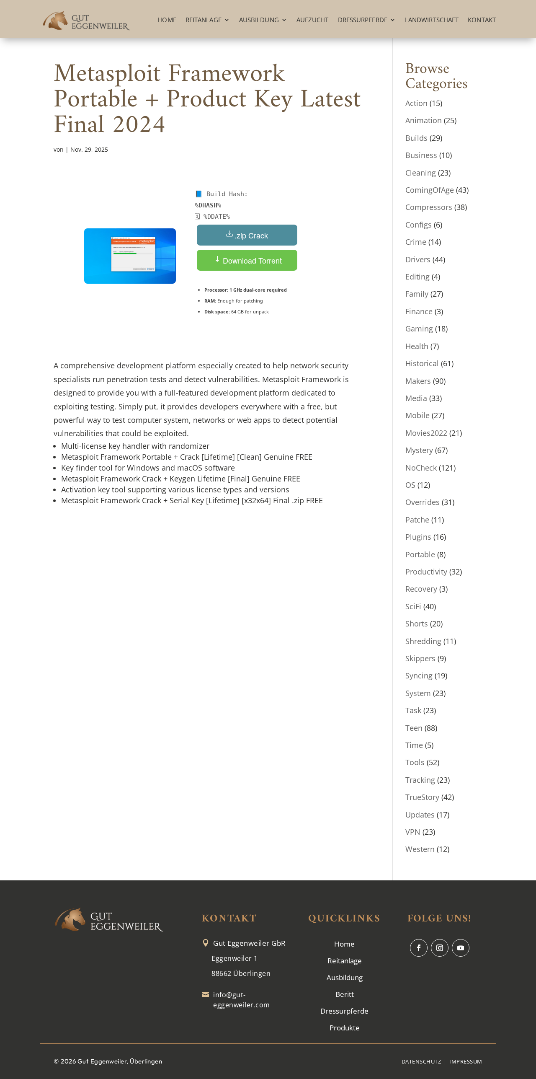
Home (166, 20)
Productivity (426, 572)
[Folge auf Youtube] (460, 948)
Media (416, 398)
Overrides (422, 502)
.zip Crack (251, 235)
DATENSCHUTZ (421, 1061)
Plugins (418, 537)
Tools (415, 762)
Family (416, 294)
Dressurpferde (362, 20)
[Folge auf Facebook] (419, 948)
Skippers (420, 658)
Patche (417, 520)
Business (421, 155)
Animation (423, 120)
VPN (412, 832)
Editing (417, 277)
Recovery (421, 589)
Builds (416, 138)
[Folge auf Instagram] (439, 948)
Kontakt (482, 20)
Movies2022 (426, 433)
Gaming (419, 328)
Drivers (417, 259)
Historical (422, 363)
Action (416, 103)
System (418, 693)
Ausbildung (259, 20)
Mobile (417, 415)
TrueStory (422, 797)
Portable (420, 554)
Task (413, 710)
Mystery (419, 450)
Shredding (423, 641)
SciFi (413, 606)
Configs (418, 225)
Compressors (428, 207)
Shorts (416, 623)
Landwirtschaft (432, 20)
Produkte (345, 1027)
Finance (419, 311)
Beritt (344, 994)
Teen (414, 728)
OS (410, 485)
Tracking (420, 780)
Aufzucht (312, 20)
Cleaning (420, 173)
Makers (418, 381)
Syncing (419, 675)
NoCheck (421, 468)
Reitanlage (204, 20)
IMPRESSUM (465, 1061)
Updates (420, 815)
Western (420, 849)
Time (414, 745)
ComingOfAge (429, 190)
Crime (415, 242)
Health (416, 346)
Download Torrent (251, 260)
